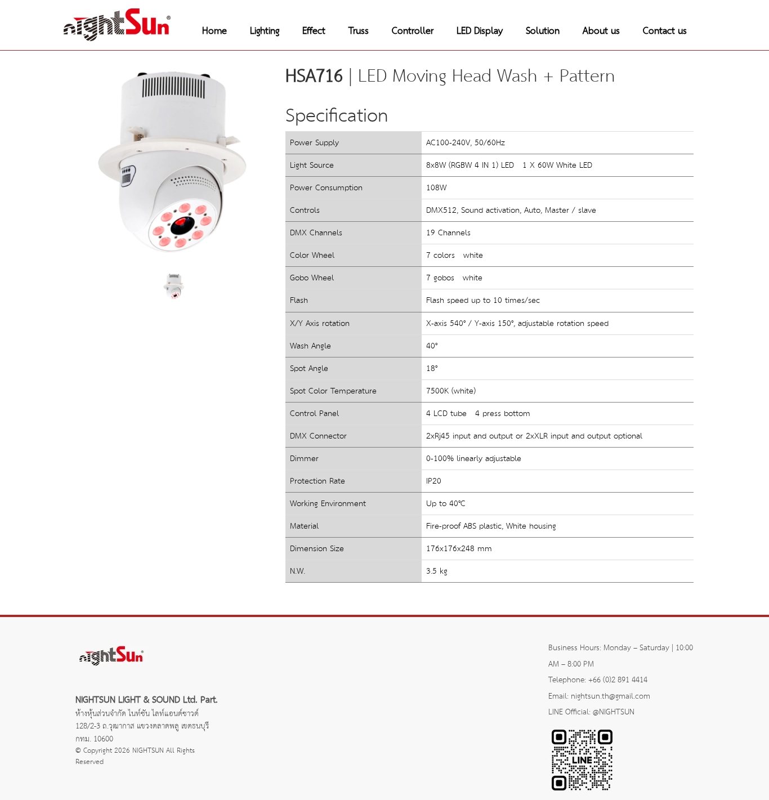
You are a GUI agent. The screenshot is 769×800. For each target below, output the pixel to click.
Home (214, 31)
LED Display (480, 31)
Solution (543, 31)
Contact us (665, 31)
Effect (313, 31)
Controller (412, 31)
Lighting (264, 31)
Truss (358, 31)
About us (601, 31)
